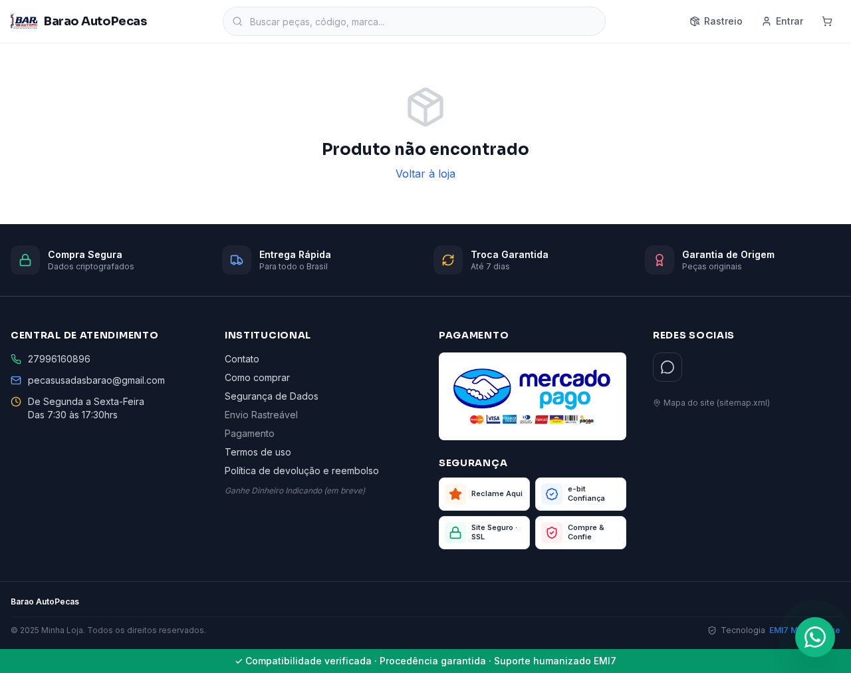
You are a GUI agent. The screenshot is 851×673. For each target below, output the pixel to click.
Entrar (789, 21)
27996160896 (59, 358)
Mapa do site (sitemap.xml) (717, 403)
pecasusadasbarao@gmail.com (96, 380)
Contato (242, 358)
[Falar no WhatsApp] (815, 637)
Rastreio (723, 21)
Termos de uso (258, 452)
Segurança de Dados (271, 396)
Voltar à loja (425, 173)
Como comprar (257, 377)
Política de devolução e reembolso (302, 470)
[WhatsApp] (667, 367)
